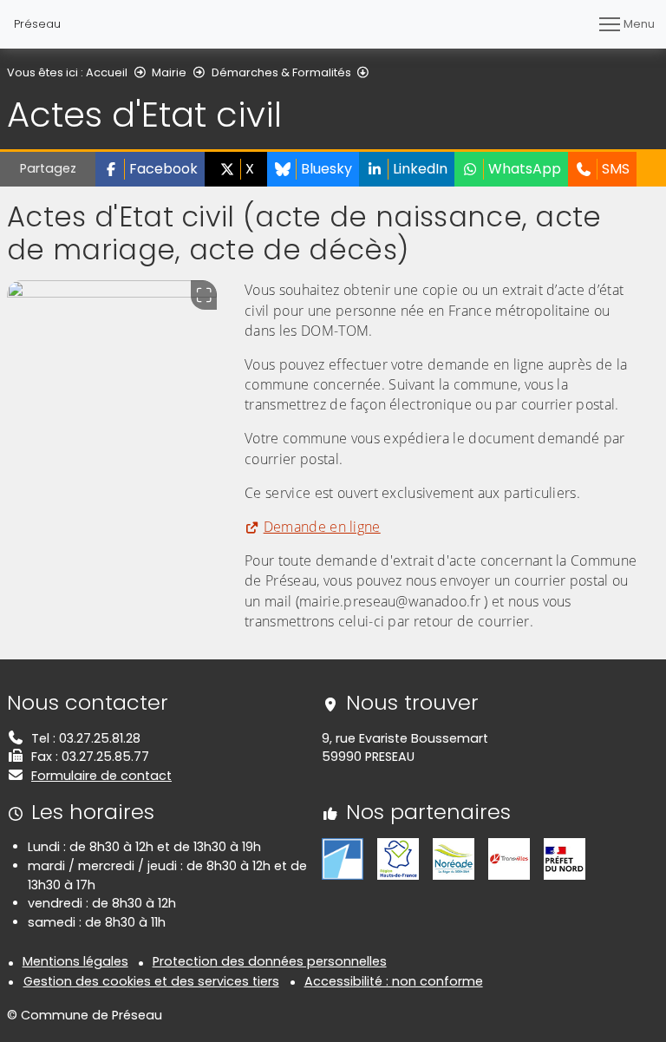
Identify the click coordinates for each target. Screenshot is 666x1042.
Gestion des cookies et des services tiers (151, 981)
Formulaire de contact (101, 775)
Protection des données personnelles (270, 961)
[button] (150, 169)
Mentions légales (75, 961)
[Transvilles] (509, 858)
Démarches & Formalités (281, 72)
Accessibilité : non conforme (393, 981)
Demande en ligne (322, 526)
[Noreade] (453, 858)
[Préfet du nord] (564, 858)
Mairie (169, 72)
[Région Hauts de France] (398, 858)
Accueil (106, 72)
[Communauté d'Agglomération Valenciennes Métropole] (342, 858)
